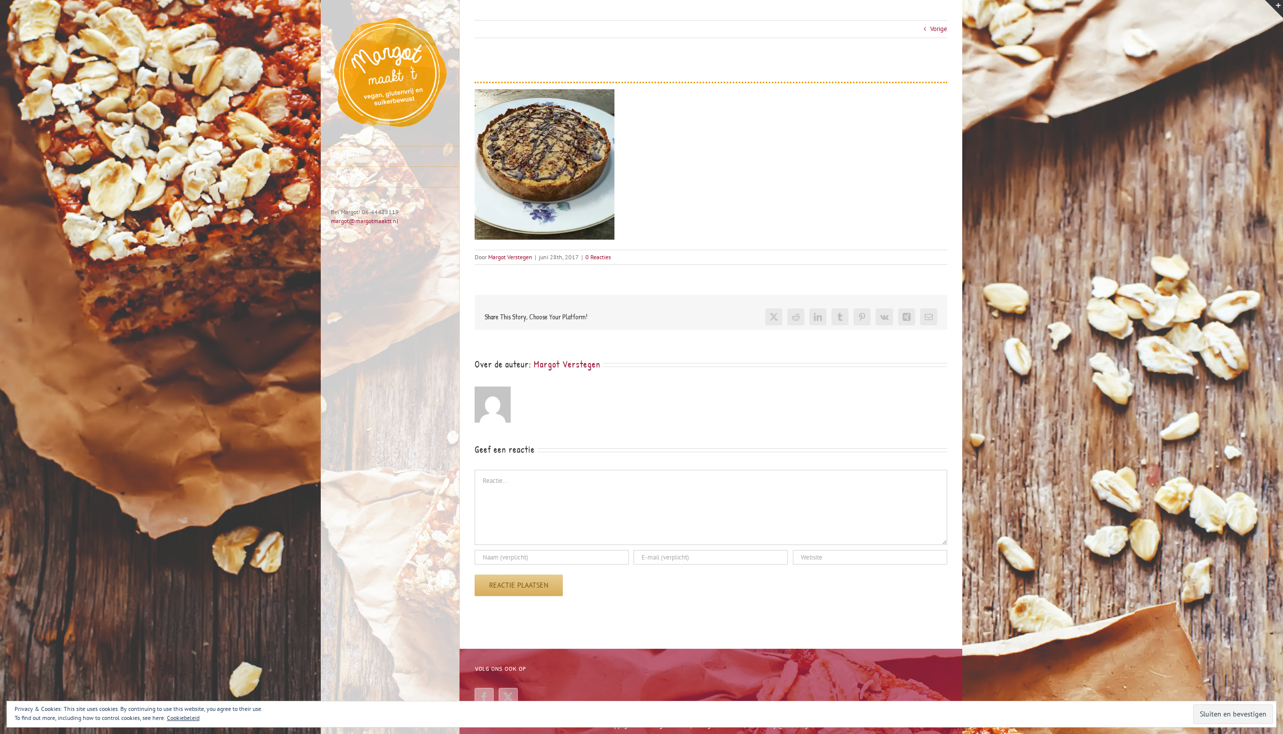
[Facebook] (484, 697)
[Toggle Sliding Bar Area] (1274, 9)
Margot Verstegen (510, 257)
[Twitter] (508, 697)
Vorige (938, 29)
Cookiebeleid (183, 717)
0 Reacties (598, 257)
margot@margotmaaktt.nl (364, 221)
